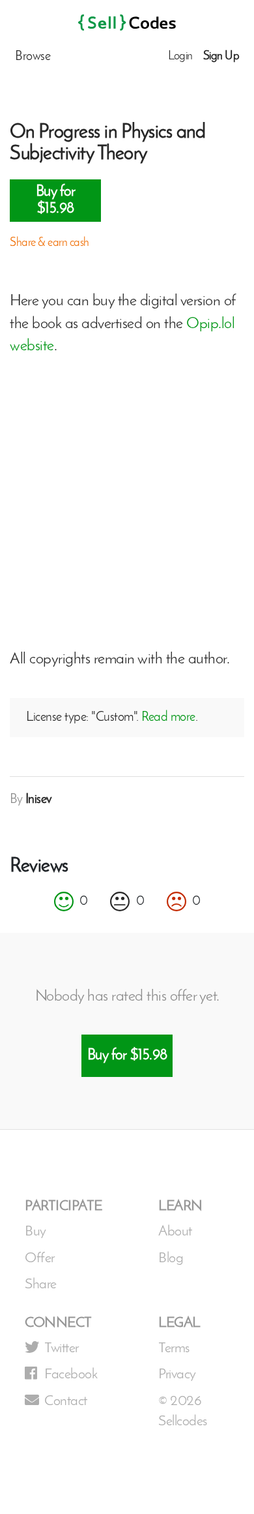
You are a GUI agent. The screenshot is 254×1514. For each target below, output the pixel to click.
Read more (168, 717)
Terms (174, 1348)
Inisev (38, 799)
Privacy (177, 1374)
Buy (35, 1231)
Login (180, 57)
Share (41, 1284)
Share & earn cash (49, 243)
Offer (40, 1258)
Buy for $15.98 (56, 200)
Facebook (70, 1374)
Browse (32, 56)
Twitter (61, 1348)
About (175, 1231)
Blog (170, 1258)
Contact (65, 1401)
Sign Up (221, 57)
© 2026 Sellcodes (182, 1411)
